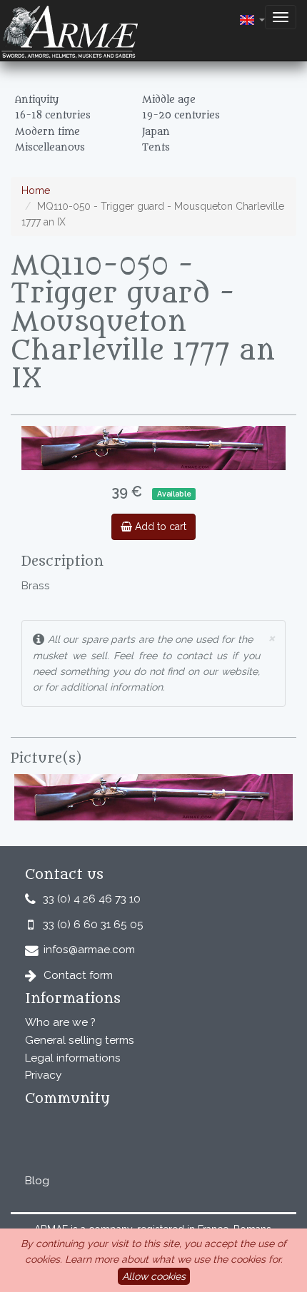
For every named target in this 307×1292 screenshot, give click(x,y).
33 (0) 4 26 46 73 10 (92, 898)
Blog (37, 1180)
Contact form (78, 975)
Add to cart (159, 526)
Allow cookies (154, 1276)
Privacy (43, 1075)
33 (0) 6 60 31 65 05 (93, 924)
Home (35, 190)
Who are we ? (60, 1022)
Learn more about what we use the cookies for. (174, 1259)
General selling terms (79, 1040)
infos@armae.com (89, 949)
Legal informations (73, 1058)
